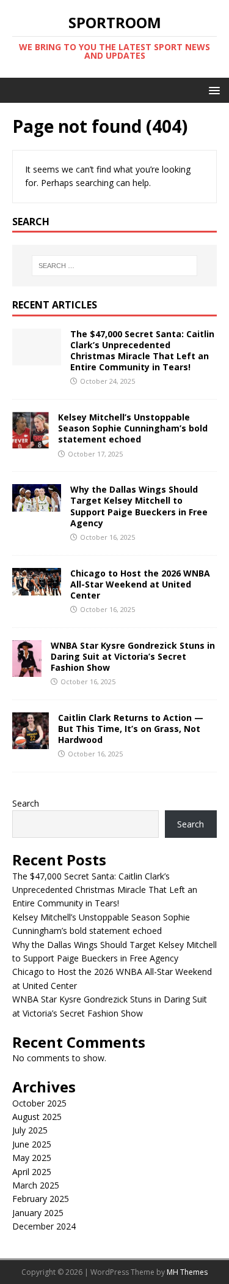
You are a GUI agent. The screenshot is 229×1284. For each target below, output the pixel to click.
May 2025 (31, 1157)
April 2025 (31, 1172)
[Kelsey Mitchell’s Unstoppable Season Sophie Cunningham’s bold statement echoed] (30, 441)
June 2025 (31, 1144)
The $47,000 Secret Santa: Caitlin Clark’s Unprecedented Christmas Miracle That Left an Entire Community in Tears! (142, 350)
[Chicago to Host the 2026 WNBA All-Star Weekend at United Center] (36, 588)
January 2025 (38, 1213)
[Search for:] (115, 265)
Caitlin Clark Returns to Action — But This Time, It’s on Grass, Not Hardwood (130, 728)
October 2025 (39, 1103)
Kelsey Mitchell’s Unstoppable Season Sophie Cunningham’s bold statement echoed (133, 428)
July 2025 (30, 1130)
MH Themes (187, 1272)
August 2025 (37, 1116)
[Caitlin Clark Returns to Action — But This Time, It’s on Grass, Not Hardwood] (30, 741)
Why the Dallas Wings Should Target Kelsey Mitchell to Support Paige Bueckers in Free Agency (139, 506)
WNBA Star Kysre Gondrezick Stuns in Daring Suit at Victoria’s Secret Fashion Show (133, 656)
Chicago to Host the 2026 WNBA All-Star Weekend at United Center (140, 584)
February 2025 (40, 1198)
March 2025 (35, 1185)
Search (25, 803)
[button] (212, 90)
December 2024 (44, 1226)
